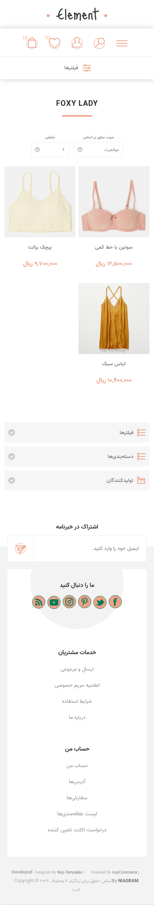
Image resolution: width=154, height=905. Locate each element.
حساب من (77, 765)
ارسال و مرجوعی (77, 669)
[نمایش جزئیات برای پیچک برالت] (40, 201)
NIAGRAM (128, 880)
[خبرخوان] (38, 602)
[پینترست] (84, 601)
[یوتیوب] (54, 602)
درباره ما (77, 717)
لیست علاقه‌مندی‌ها (77, 814)
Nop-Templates (69, 872)
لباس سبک (114, 364)
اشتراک (21, 548)
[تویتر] (100, 602)
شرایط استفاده (77, 701)
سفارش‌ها (77, 798)
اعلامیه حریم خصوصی (77, 685)
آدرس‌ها (77, 782)
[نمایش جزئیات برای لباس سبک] (114, 318)
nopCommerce (124, 872)
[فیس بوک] (115, 601)
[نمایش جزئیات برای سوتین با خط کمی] (114, 201)
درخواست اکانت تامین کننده (77, 830)
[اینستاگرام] (69, 601)
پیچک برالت (40, 247)
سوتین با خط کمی (114, 247)
